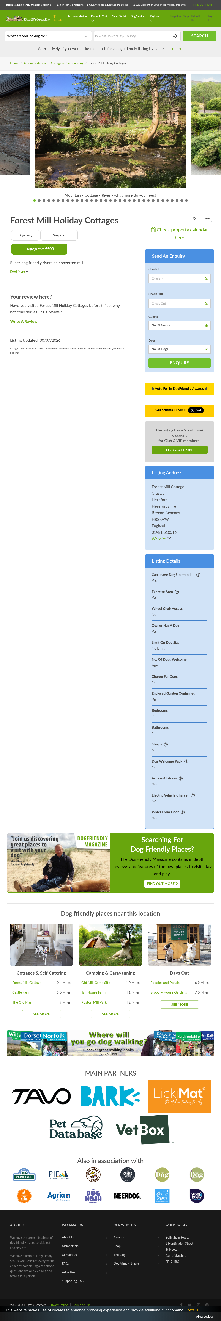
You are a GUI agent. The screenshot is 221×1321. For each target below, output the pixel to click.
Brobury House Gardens (168, 992)
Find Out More (202, 5)
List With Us (196, 18)
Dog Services (138, 16)
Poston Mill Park (94, 1002)
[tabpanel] (110, 139)
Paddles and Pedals (165, 982)
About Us (68, 1237)
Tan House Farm (93, 992)
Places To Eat (118, 16)
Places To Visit (99, 16)
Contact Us (69, 1255)
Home (14, 63)
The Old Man (22, 1002)
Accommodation (77, 16)
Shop (186, 16)
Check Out (155, 294)
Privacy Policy (58, 1305)
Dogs (151, 340)
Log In (210, 18)
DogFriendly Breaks (126, 1263)
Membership (70, 1246)
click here (174, 49)
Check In (154, 269)
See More (41, 1014)
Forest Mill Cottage (26, 982)
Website (159, 539)
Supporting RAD (73, 1281)
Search (199, 36)
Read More (18, 271)
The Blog (119, 1255)
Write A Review (23, 322)
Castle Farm (21, 992)
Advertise (68, 1272)
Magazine (175, 16)
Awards (57, 20)
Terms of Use (81, 1305)
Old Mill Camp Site (95, 982)
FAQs (65, 1263)
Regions (154, 16)
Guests (153, 317)
